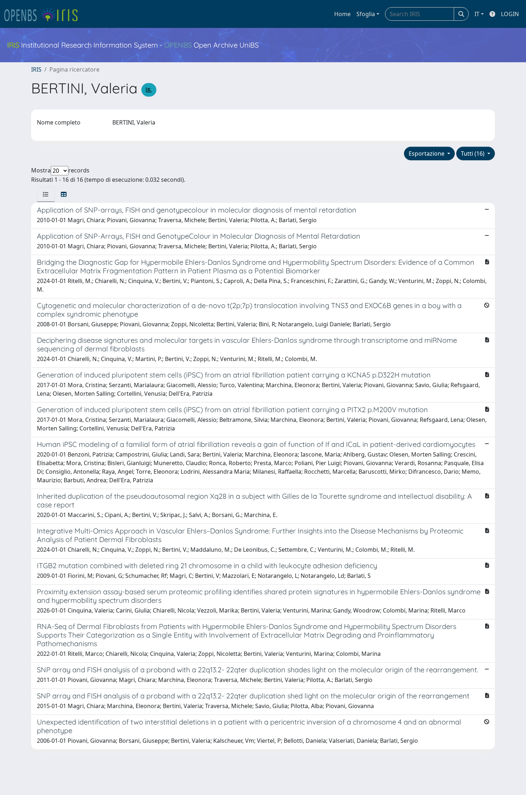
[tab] (46, 194)
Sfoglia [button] (365, 14)
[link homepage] (44, 14)
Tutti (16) (473, 153)
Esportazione (427, 153)
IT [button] (476, 14)
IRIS (36, 69)
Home (342, 14)
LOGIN (510, 14)
